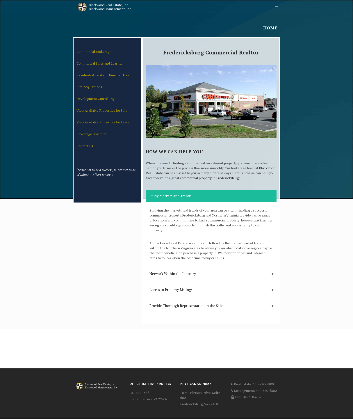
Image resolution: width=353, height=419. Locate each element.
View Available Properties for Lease (102, 122)
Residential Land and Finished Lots (102, 75)
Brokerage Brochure (91, 134)
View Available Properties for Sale (101, 110)
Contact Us (84, 145)
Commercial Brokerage (93, 51)
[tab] (211, 196)
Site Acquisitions (89, 87)
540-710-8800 (263, 384)
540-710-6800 (266, 390)
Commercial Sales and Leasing (99, 63)
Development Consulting (95, 98)
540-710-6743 (252, 397)
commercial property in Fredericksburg (209, 178)
